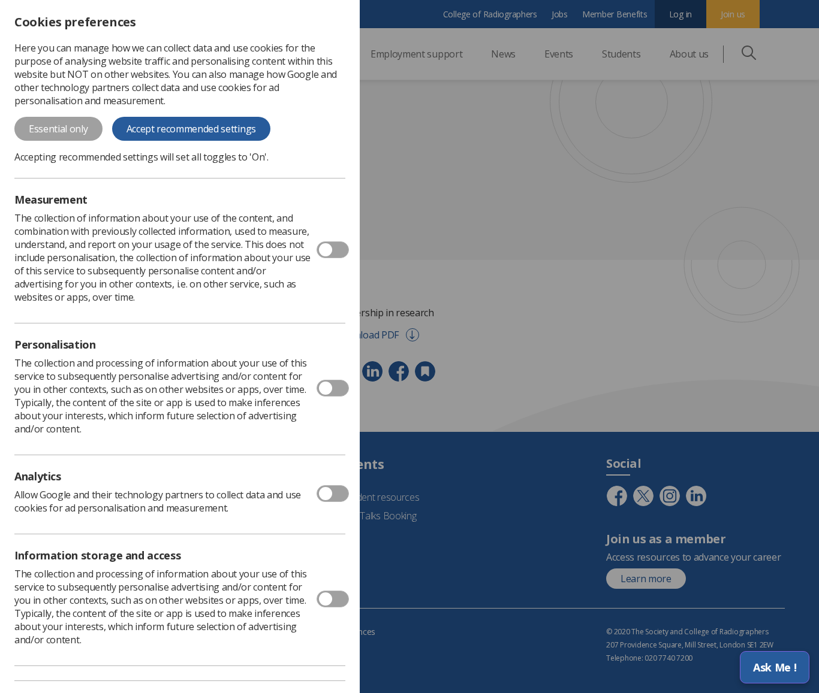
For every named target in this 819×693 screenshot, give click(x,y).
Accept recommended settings (191, 128)
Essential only (58, 128)
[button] (774, 667)
